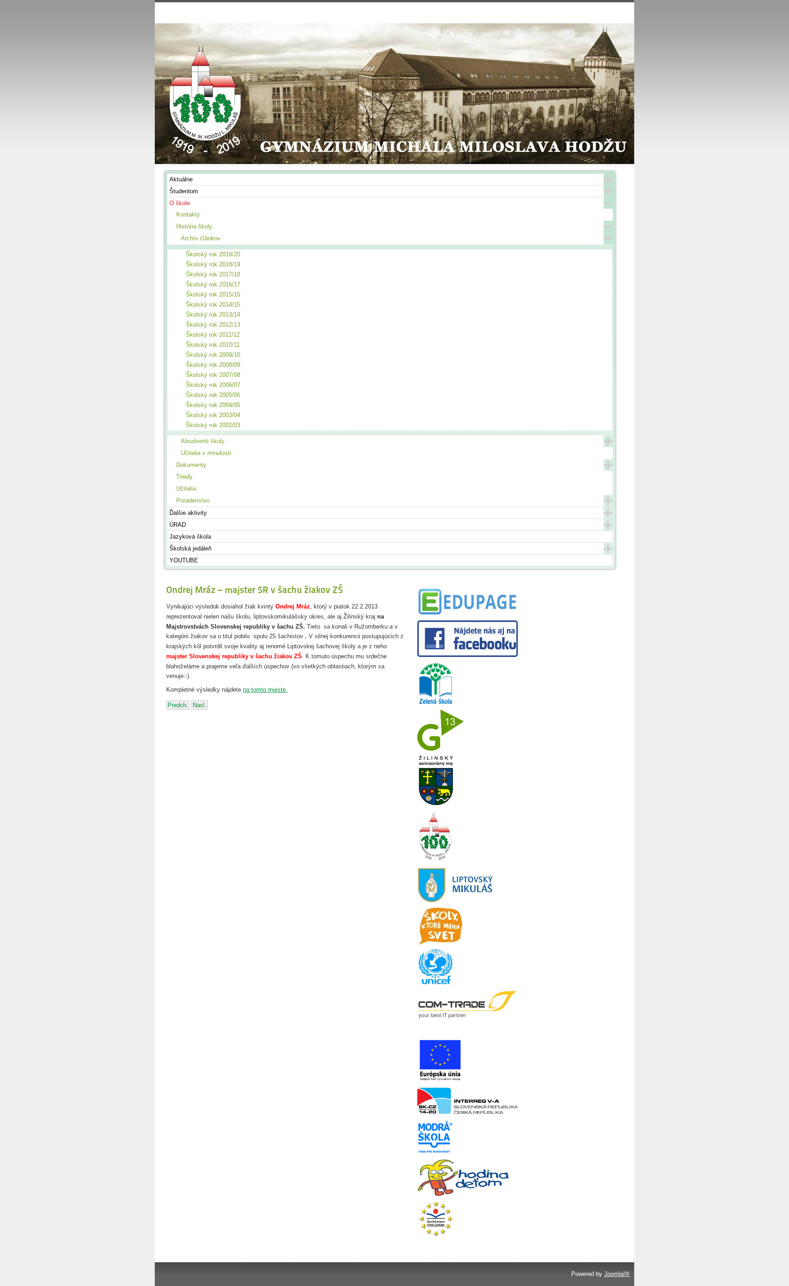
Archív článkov (201, 238)
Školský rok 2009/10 (213, 354)
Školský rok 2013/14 (213, 314)
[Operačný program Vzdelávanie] (435, 1235)
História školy (194, 226)
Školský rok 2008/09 (213, 364)
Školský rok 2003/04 (213, 415)
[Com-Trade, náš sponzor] (467, 1017)
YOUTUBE (183, 560)
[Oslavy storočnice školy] (435, 860)
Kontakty (188, 214)
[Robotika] (467, 1111)
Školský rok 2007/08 (213, 374)
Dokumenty (191, 464)
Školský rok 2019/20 (213, 254)
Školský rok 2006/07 (213, 384)
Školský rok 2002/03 (213, 425)
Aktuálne (181, 179)
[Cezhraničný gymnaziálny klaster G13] (440, 748)
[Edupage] (467, 613)
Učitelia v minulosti (206, 453)
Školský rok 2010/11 (213, 344)
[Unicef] (435, 983)
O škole (179, 203)
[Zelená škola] (435, 702)
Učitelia (186, 488)
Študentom (183, 191)
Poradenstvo (193, 500)
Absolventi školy (203, 441)
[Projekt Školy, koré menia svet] (439, 942)
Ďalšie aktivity (188, 512)
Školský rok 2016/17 (213, 284)
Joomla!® (617, 1273)
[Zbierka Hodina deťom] (463, 1194)
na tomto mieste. (265, 689)
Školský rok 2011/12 (213, 334)
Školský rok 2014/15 (213, 304)
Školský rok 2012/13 (213, 324)
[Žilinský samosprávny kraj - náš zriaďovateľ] (435, 803)
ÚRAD (177, 524)
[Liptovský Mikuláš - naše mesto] (455, 901)
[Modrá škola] (435, 1152)
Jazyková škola (190, 536)
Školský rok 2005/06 (213, 395)
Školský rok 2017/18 (213, 274)
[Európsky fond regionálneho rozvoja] (440, 1081)
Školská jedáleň (190, 548)
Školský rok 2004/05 (213, 405)
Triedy (184, 476)
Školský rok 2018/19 (213, 264)
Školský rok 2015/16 (213, 294)
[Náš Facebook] (467, 654)
